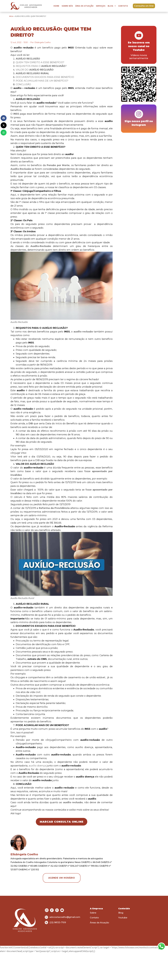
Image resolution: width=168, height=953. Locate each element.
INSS (16, 113)
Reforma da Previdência (54, 508)
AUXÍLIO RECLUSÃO (28, 58)
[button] (4, 118)
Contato (123, 6)
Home (56, 6)
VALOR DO (35, 69)
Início (11, 16)
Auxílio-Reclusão (20, 169)
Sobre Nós (67, 6)
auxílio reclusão (83, 331)
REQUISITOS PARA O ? (41, 66)
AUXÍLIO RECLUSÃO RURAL (32, 73)
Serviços (100, 6)
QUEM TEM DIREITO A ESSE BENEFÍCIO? (40, 62)
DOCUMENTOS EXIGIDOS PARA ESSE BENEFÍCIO (45, 77)
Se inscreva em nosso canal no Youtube (139, 46)
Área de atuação (84, 6)
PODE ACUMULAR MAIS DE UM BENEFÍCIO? (42, 80)
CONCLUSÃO (23, 84)
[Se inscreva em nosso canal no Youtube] (139, 35)
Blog (110, 6)
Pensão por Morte (58, 165)
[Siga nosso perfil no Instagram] (139, 114)
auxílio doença (37, 765)
